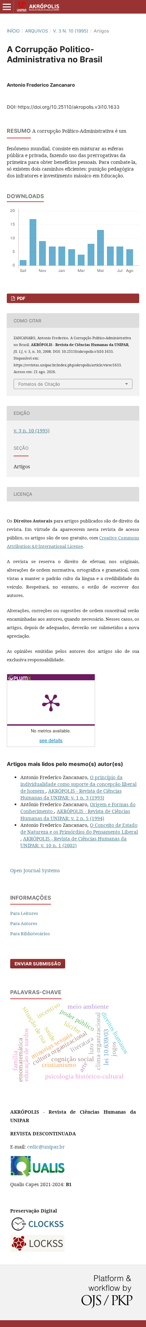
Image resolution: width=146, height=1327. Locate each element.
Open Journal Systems (35, 870)
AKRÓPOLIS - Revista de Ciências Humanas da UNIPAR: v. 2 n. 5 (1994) (75, 814)
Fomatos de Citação (39, 384)
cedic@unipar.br (46, 1146)
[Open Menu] (7, 7)
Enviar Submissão (38, 963)
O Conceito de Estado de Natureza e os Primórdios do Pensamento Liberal (79, 828)
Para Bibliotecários (30, 933)
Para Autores (23, 923)
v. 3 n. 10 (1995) (70, 31)
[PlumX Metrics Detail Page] (51, 702)
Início (13, 31)
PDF (20, 298)
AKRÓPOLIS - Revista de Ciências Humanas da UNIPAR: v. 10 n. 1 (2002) (73, 842)
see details (50, 740)
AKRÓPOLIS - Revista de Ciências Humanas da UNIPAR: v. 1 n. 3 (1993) (71, 794)
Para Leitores (24, 913)
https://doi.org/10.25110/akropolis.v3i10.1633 (69, 107)
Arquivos (36, 31)
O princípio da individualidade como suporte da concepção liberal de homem (78, 784)
